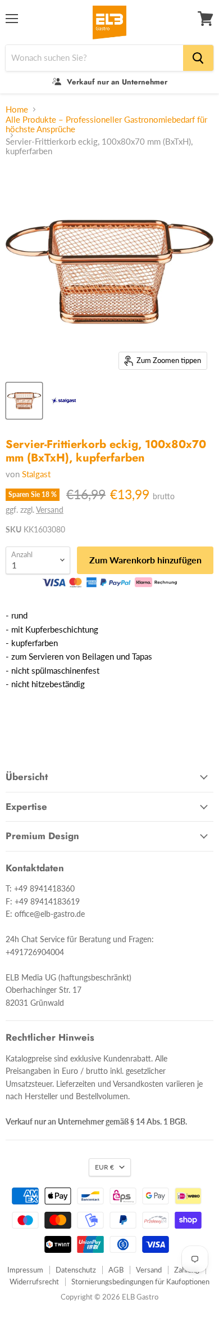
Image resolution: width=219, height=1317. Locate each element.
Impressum (25, 1269)
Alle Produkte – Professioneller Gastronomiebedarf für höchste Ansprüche (106, 124)
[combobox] (94, 58)
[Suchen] (198, 58)
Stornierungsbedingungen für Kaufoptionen (140, 1281)
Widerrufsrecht (34, 1281)
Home (17, 109)
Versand (49, 509)
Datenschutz (76, 1269)
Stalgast (36, 474)
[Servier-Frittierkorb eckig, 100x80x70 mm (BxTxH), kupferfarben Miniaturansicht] (24, 401)
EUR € (104, 1167)
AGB (116, 1269)
